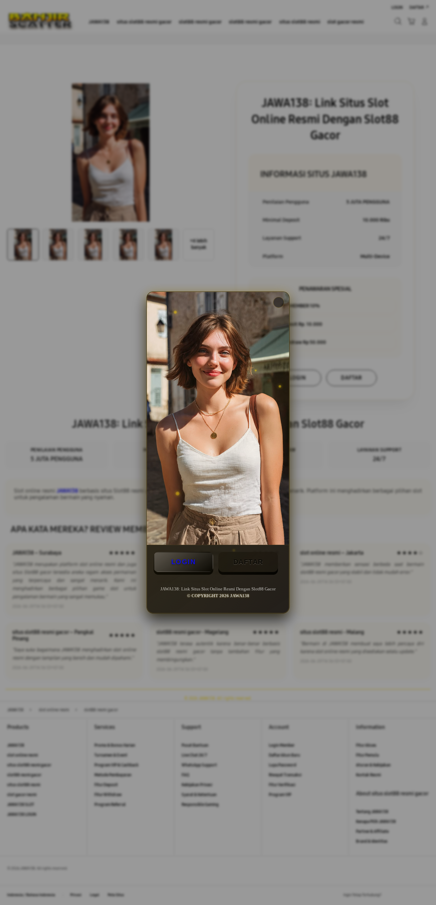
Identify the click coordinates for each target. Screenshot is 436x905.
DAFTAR (248, 562)
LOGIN (183, 562)
